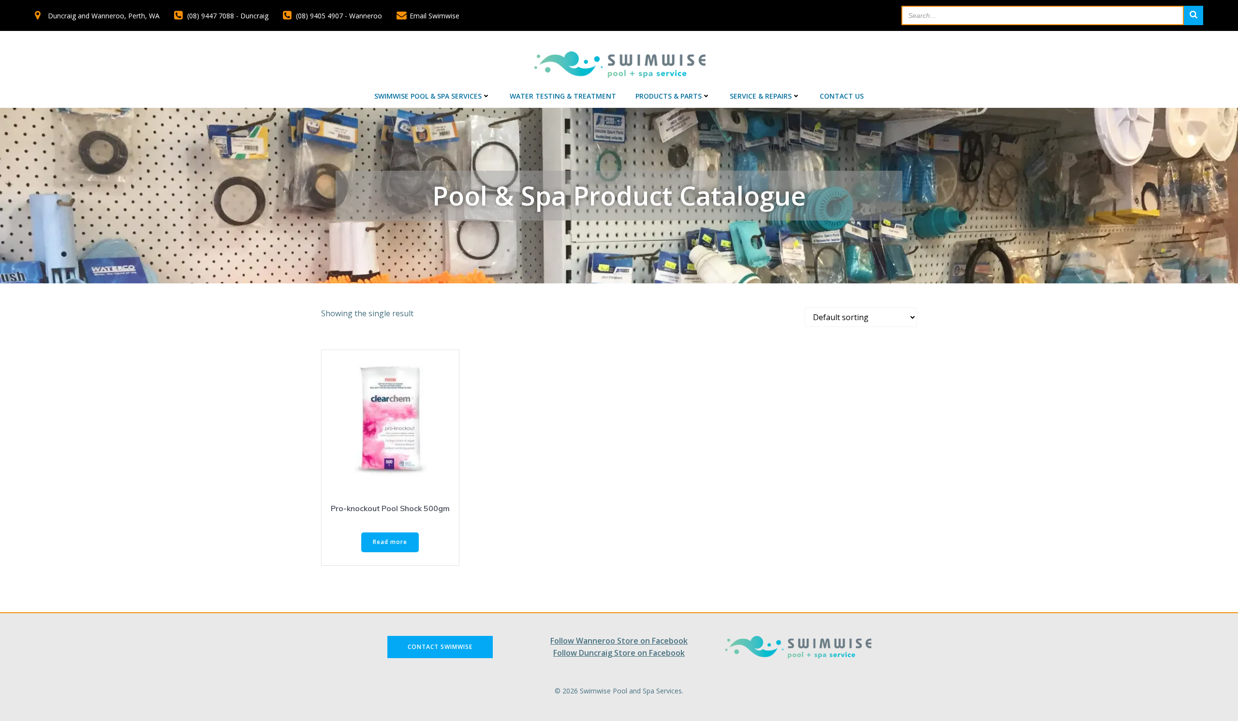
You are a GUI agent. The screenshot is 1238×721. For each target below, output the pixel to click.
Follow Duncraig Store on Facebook (619, 652)
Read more (390, 542)
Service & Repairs (761, 96)
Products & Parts (668, 96)
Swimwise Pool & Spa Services (428, 96)
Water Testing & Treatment (563, 96)
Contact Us (842, 96)
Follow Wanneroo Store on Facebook (619, 640)
